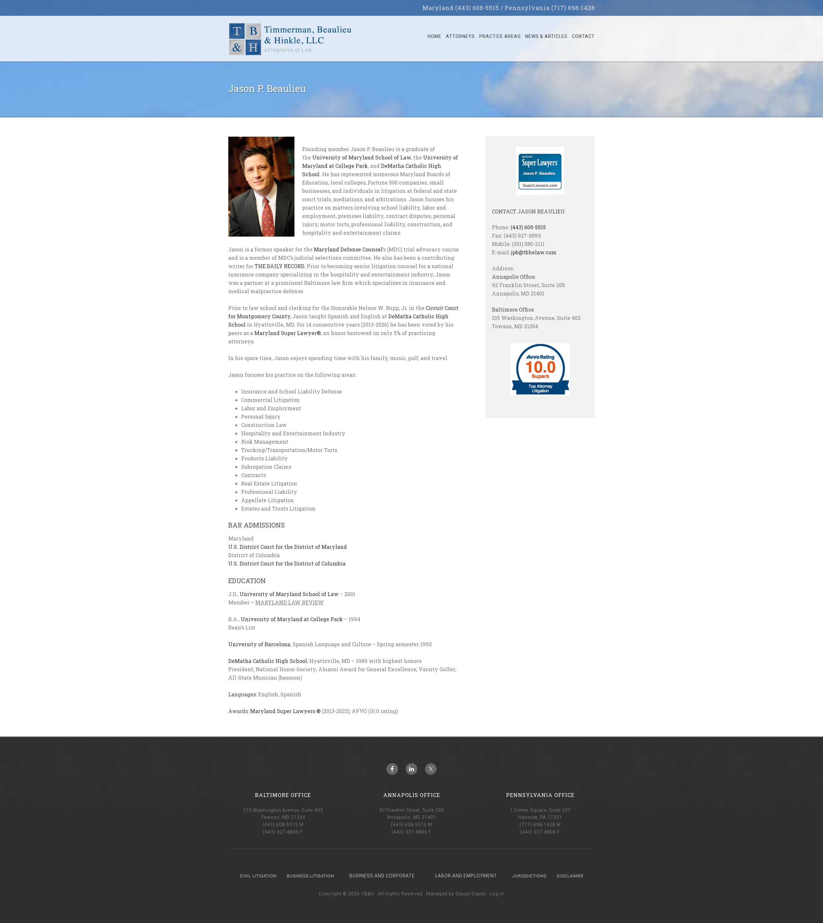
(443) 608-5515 (528, 227)
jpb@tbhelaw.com (533, 252)
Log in (497, 893)
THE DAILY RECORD (279, 266)
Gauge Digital (471, 893)
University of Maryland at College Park (292, 619)
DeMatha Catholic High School (267, 660)
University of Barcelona (259, 644)
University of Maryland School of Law (361, 157)
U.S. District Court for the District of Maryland (287, 546)
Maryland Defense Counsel (348, 249)
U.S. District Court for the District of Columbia (287, 563)
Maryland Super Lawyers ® (285, 711)
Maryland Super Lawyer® (287, 333)
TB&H (290, 42)
